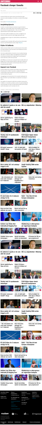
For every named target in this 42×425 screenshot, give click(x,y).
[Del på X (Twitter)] (35, 13)
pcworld (3, 89)
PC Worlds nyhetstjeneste (11, 21)
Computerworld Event (15, 408)
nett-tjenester (16, 89)
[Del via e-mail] (39, 13)
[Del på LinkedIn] (37, 13)
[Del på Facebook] (34, 13)
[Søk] (40, 1)
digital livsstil (9, 89)
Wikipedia (20, 42)
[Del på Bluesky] (40, 13)
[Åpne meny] (38, 1)
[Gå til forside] (18, 1)
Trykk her (34, 398)
